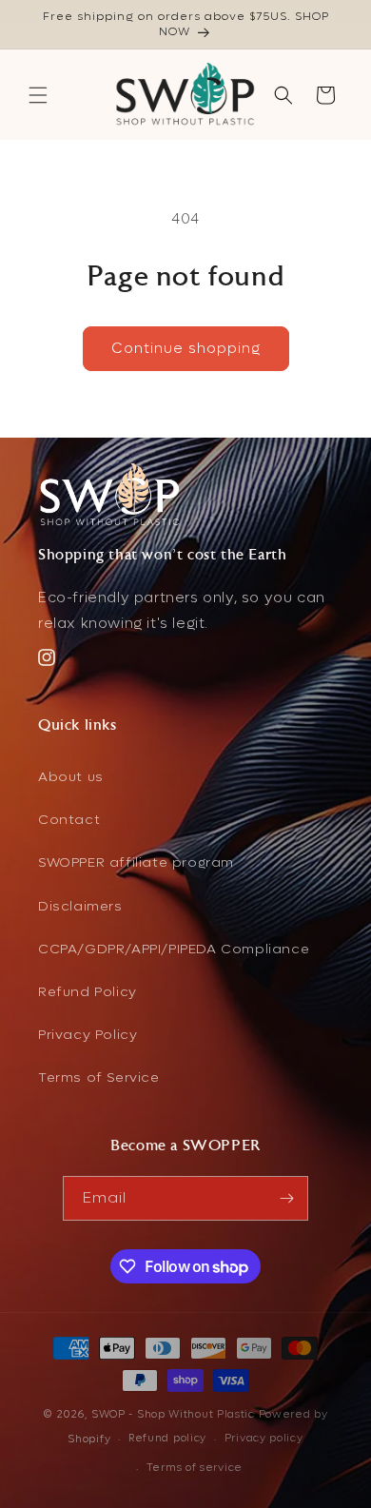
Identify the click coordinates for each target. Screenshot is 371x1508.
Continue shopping (186, 348)
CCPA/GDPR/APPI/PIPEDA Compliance (173, 949)
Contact (69, 820)
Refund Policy (87, 992)
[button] (38, 95)
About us (71, 777)
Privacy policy (264, 1438)
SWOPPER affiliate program (136, 862)
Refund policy (167, 1438)
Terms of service (194, 1467)
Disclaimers (80, 906)
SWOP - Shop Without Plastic (173, 1414)
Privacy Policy (87, 1035)
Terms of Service (99, 1077)
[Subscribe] (286, 1198)
